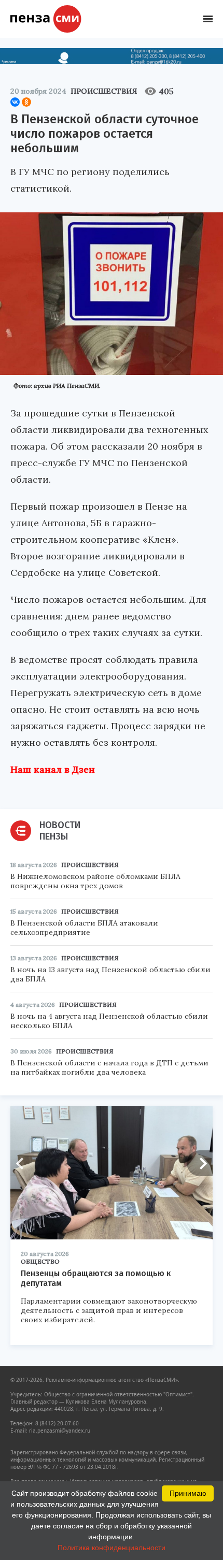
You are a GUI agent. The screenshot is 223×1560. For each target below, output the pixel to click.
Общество (40, 1261)
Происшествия (104, 91)
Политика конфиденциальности (111, 1547)
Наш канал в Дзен (52, 769)
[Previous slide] (23, 1163)
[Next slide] (200, 1163)
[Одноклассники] (26, 102)
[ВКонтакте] (15, 102)
